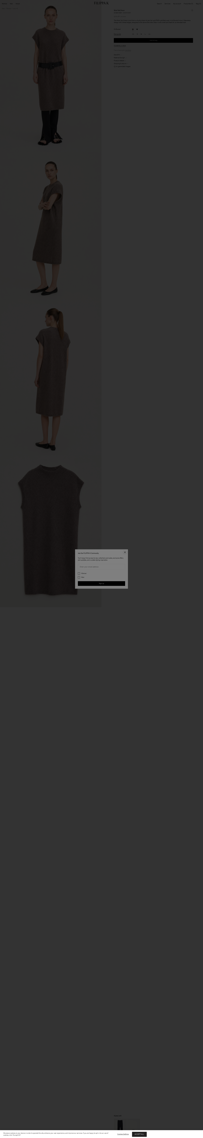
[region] (101, 1134)
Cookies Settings (123, 1134)
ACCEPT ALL (139, 1134)
